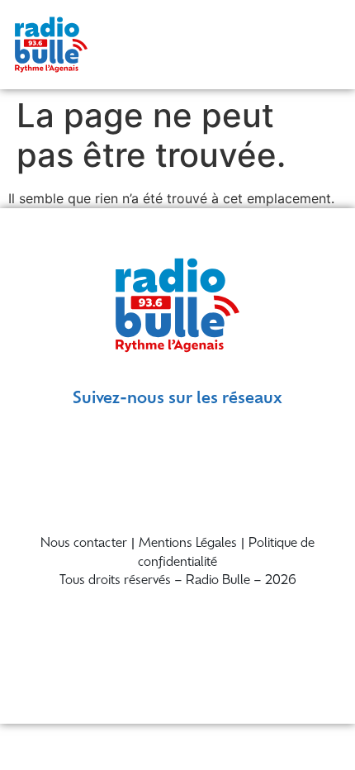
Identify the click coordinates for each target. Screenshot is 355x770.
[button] (323, 44)
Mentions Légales (188, 544)
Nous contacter (83, 544)
